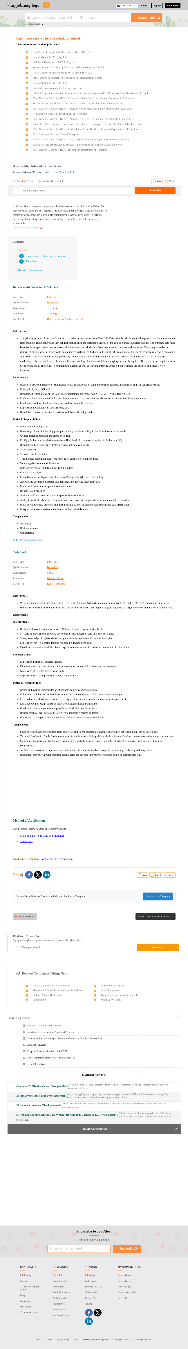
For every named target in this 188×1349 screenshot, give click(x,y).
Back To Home (26, 916)
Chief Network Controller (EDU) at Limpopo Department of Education (70, 149)
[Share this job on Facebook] (29, 875)
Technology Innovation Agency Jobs (119, 995)
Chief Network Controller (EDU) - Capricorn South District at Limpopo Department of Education (84, 98)
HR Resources (59, 1303)
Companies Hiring (29, 1312)
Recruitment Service (63, 1281)
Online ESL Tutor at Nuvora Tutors (43, 1025)
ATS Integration (60, 1298)
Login (144, 5)
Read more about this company (26, 228)
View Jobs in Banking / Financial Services (31, 172)
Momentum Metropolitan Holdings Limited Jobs (58, 990)
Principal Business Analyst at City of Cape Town (58, 88)
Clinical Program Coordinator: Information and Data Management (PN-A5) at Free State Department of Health (91, 93)
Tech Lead (31, 261)
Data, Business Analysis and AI (65, 319)
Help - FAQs (91, 1298)
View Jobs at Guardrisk (63, 172)
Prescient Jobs (40, 1000)
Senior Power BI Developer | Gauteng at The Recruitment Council (67, 77)
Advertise (90, 1303)
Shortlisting (58, 1286)
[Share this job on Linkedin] (46, 875)
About (38, 1339)
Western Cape (55, 578)
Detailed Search (32, 24)
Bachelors (52, 302)
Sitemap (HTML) (93, 1286)
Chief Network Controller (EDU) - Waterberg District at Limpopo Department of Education (81, 139)
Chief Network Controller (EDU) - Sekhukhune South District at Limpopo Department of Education (85, 129)
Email (172, 181)
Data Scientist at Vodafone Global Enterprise (56, 134)
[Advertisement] (145, 227)
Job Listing (25, 1275)
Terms (76, 1339)
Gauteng (52, 313)
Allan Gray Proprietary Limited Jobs (52, 985)
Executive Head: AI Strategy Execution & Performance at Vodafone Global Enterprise (77, 144)
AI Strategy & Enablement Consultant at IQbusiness (60, 113)
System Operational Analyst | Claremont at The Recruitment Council (68, 67)
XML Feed (90, 1281)
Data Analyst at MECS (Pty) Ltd (50, 57)
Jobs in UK (123, 1298)
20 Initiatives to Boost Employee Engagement (41, 1095)
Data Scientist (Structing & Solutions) (47, 256)
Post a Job (57, 1275)
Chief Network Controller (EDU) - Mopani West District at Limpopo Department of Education (82, 108)
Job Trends (25, 1306)
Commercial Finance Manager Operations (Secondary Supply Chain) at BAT (64, 1038)
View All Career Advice (94, 1128)
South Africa (126, 5)
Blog (22, 1295)
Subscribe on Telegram (158, 896)
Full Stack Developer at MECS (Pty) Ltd (54, 62)
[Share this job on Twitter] (38, 875)
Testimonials (91, 1292)
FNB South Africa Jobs (113, 985)
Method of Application (30, 270)
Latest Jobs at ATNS (36, 1044)
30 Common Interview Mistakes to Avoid (39, 1105)
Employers (172, 5)
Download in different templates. (57, 859)
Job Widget (90, 1275)
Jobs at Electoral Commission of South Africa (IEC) (51, 1057)
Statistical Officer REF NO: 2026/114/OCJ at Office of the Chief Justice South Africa (77, 103)
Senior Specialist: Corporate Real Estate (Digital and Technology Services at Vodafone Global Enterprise (87, 124)
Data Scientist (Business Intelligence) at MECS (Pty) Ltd (62, 52)
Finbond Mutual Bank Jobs (47, 995)
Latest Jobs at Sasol (36, 1064)
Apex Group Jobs (110, 990)
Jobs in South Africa (128, 1292)
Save (159, 181)
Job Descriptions (61, 1315)
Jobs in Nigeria (125, 1286)
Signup (157, 5)
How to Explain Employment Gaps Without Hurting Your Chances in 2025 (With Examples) (67, 1114)
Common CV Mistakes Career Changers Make (42, 1086)
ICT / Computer (56, 583)
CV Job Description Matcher (29, 1288)
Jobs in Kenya (125, 1281)
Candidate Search (61, 1292)
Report (171, 875)
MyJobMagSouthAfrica (141, 1339)
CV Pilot (24, 1281)
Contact (49, 1339)
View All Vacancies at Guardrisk (153, 916)
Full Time (52, 296)
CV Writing (25, 1301)
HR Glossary (59, 1309)
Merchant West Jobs (111, 1000)
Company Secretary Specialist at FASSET (46, 1051)
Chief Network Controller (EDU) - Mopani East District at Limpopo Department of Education (82, 119)
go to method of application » (28, 540)
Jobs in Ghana (125, 1275)
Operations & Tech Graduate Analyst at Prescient (50, 1032)
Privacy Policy (63, 1339)
